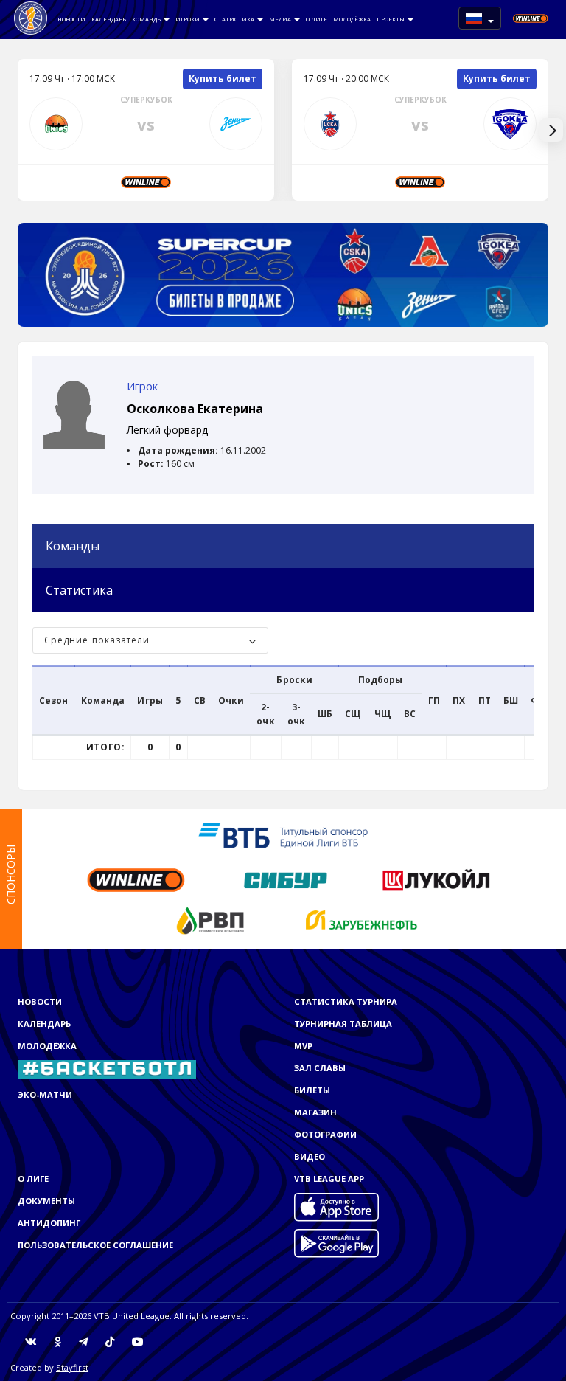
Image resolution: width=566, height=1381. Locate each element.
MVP (303, 1045)
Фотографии (325, 1134)
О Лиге (316, 19)
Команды (147, 19)
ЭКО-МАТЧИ (45, 1094)
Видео (309, 1156)
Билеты (312, 1090)
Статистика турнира (345, 1001)
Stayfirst (72, 1367)
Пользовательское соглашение (95, 1244)
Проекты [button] (391, 19)
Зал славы (320, 1067)
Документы (46, 1200)
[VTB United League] (31, 18)
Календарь (108, 19)
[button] (479, 18)
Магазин (315, 1112)
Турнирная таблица (343, 1023)
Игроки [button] (188, 19)
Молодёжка (352, 19)
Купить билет (222, 78)
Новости (71, 19)
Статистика (235, 19)
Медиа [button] (281, 19)
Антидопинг (49, 1222)
